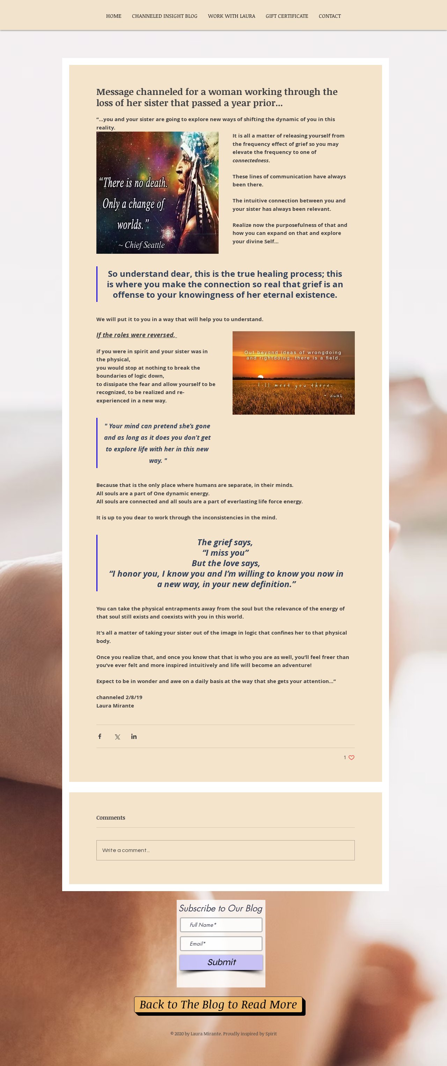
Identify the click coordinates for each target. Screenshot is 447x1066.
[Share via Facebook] (99, 736)
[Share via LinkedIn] (134, 736)
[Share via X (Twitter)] (116, 736)
